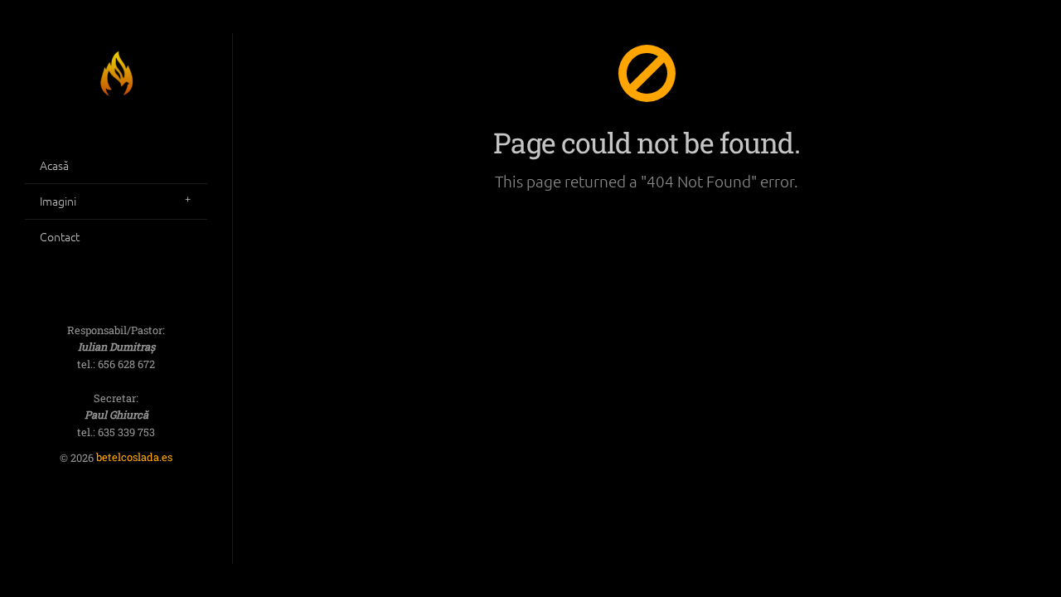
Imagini (58, 200)
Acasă (54, 165)
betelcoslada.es (134, 457)
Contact (60, 236)
